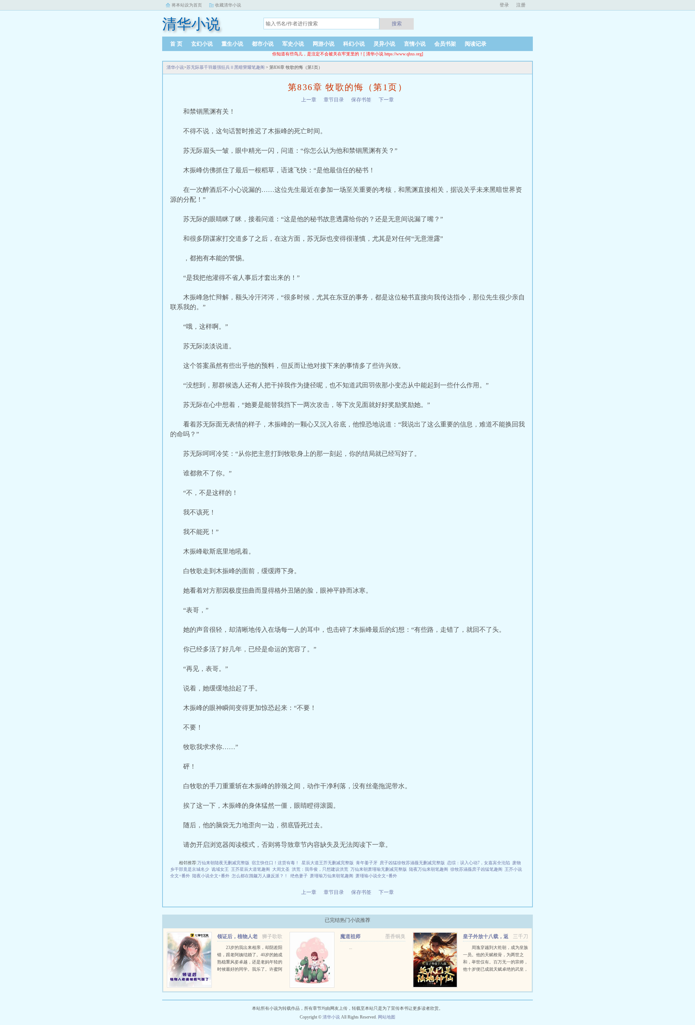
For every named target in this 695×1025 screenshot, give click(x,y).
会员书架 (445, 44)
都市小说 (263, 44)
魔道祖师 (350, 936)
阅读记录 (475, 44)
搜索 (397, 23)
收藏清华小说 (228, 5)
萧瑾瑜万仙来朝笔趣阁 (331, 875)
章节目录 (334, 99)
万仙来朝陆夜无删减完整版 (223, 862)
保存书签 (361, 99)
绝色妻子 (299, 875)
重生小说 (232, 44)
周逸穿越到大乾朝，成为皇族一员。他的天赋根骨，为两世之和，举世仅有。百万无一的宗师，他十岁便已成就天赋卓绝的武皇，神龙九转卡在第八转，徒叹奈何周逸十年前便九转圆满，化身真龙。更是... (495, 969)
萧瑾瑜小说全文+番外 (376, 875)
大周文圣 (281, 869)
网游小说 (323, 44)
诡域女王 (220, 869)
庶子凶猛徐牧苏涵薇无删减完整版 (412, 862)
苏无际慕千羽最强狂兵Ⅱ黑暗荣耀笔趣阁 (225, 67)
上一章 (308, 99)
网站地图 (386, 1017)
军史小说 (293, 44)
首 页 (176, 44)
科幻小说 (354, 44)
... (350, 947)
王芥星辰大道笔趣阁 (250, 869)
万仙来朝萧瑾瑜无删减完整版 (378, 869)
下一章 (386, 99)
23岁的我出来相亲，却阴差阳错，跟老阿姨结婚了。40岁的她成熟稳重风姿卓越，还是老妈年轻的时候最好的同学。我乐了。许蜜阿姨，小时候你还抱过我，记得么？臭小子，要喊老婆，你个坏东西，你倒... (249, 969)
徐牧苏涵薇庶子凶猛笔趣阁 (476, 869)
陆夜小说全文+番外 (210, 875)
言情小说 (415, 44)
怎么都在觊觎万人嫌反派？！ (260, 875)
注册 (521, 5)
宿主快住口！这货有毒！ (275, 862)
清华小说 (175, 67)
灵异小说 (384, 44)
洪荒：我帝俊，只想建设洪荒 (320, 869)
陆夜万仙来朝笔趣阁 (428, 869)
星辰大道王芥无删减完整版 (328, 862)
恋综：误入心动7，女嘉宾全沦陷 (478, 862)
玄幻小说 (202, 44)
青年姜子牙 (367, 862)
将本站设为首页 (187, 5)
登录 (504, 5)
